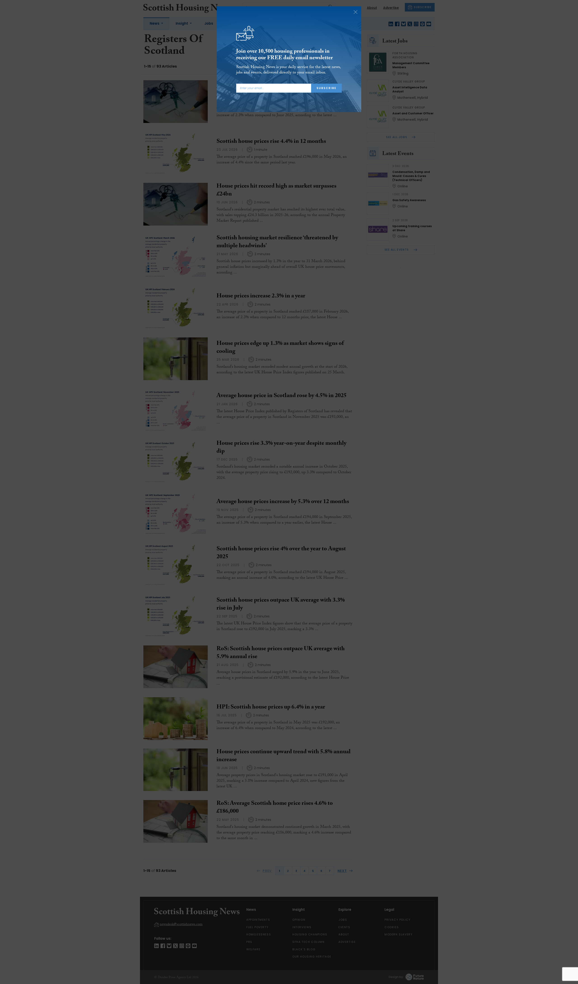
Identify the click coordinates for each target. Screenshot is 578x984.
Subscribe (326, 88)
